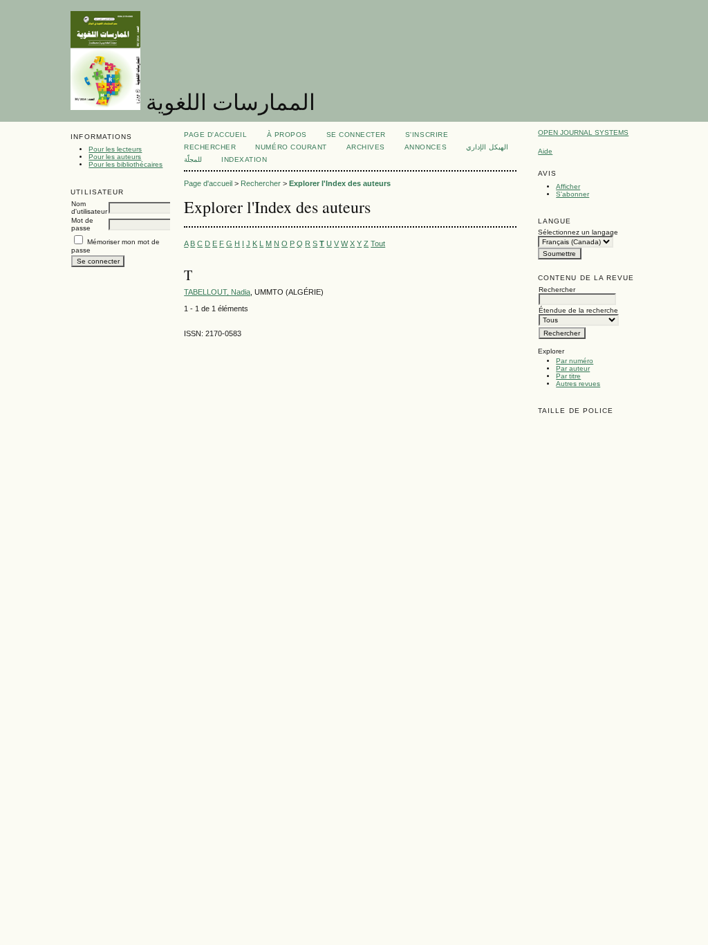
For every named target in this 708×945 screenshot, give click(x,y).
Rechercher (210, 147)
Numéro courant (290, 147)
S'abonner (572, 194)
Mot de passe (82, 224)
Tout (378, 243)
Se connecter (356, 134)
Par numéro (574, 361)
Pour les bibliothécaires (125, 164)
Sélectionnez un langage (578, 232)
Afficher (568, 186)
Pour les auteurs (114, 156)
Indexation (244, 159)
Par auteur (573, 368)
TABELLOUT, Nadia (217, 292)
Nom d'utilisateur (89, 207)
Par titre (568, 376)
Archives (365, 147)
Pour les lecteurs (115, 149)
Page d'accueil (215, 134)
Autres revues (578, 383)
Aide (545, 151)
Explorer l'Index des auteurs (340, 183)
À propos (287, 134)
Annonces (425, 147)
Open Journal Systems (583, 132)
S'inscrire (426, 134)
